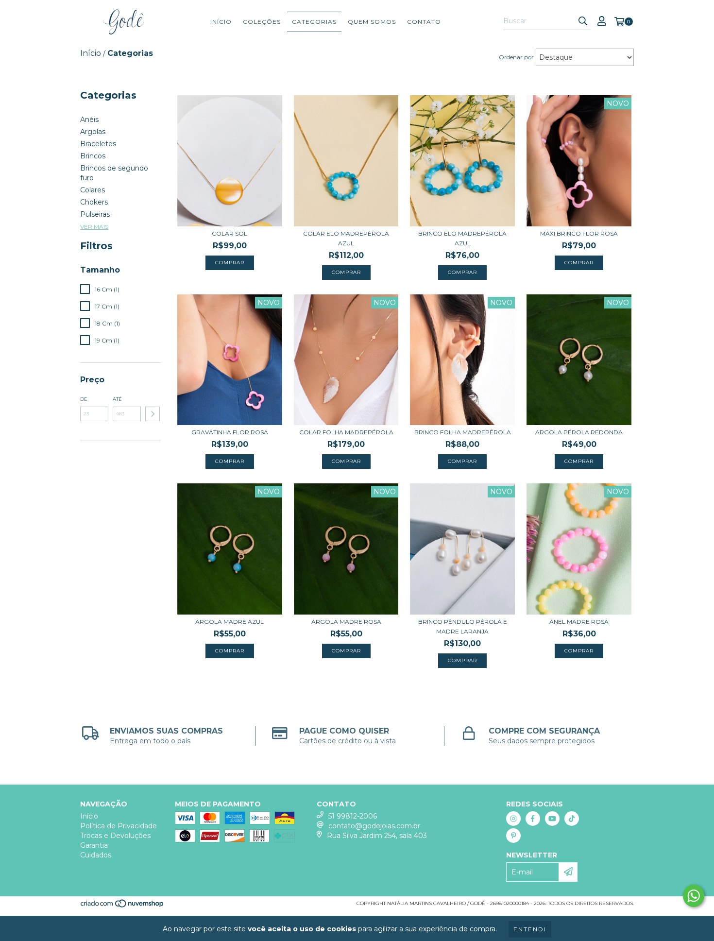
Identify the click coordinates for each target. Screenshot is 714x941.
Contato (424, 21)
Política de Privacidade (118, 825)
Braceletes (98, 143)
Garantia (94, 845)
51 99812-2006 (352, 816)
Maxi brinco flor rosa (579, 233)
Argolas (92, 131)
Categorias (314, 21)
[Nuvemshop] (122, 907)
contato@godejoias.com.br (374, 825)
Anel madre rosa (579, 621)
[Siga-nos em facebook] (533, 818)
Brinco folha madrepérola (462, 432)
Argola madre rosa (346, 621)
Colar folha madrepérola (346, 432)
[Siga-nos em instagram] (513, 818)
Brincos (92, 156)
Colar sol (229, 233)
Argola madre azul (229, 621)
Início (221, 21)
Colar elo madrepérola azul (346, 238)
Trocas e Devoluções (115, 835)
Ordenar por (516, 57)
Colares (92, 190)
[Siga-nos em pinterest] (513, 835)
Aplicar (152, 414)
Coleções (262, 21)
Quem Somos (372, 21)
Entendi (529, 929)
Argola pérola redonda (579, 432)
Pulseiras (95, 214)
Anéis (89, 119)
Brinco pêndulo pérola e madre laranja (462, 626)
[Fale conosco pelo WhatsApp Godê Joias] (693, 896)
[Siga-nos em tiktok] (571, 818)
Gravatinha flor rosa (229, 432)
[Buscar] (583, 21)
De (83, 399)
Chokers (94, 202)
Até (117, 399)
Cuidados (95, 855)
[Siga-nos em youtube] (552, 818)
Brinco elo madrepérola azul (462, 238)
